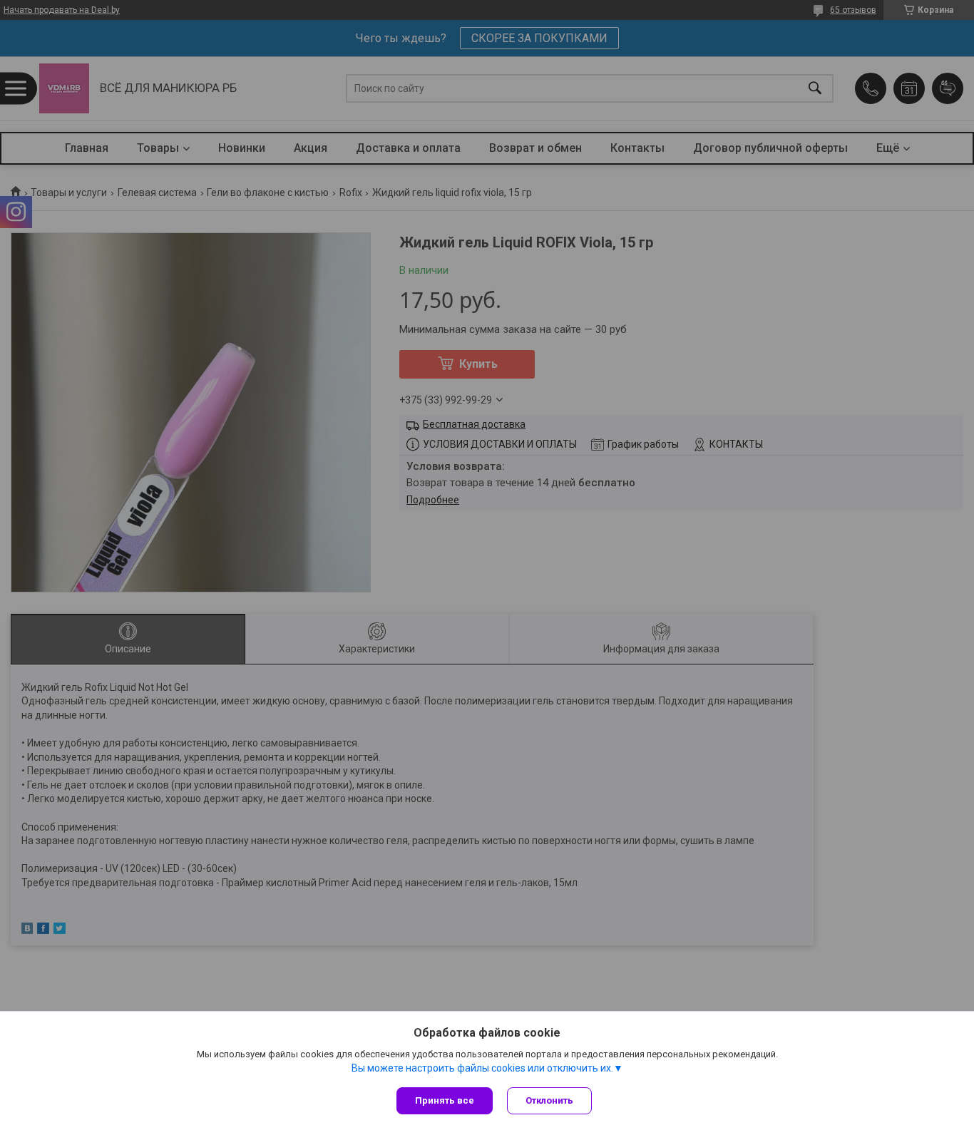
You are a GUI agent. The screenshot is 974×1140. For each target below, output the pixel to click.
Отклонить (549, 1100)
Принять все (444, 1100)
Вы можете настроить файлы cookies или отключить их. (482, 1068)
